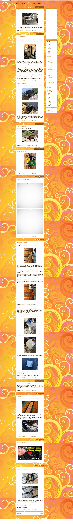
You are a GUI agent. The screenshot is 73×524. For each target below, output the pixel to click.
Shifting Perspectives (22, 10)
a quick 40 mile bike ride (21, 385)
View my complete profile (50, 111)
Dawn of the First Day (22, 468)
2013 (48, 97)
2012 (48, 98)
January (49, 91)
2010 (48, 101)
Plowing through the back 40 (23, 383)
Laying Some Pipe (21, 36)
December (50, 53)
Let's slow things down (22, 442)
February (50, 90)
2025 (48, 44)
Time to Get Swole (21, 151)
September (50, 57)
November (50, 55)
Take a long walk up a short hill (24, 179)
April (49, 87)
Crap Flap (19, 307)
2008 (48, 104)
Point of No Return (21, 126)
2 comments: (28, 304)
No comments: (28, 30)
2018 (48, 93)
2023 (48, 47)
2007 (48, 105)
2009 (48, 102)
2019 (48, 52)
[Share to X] (34, 30)
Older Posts (41, 513)
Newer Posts (19, 513)
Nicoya (49, 110)
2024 (48, 45)
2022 (48, 48)
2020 (48, 51)
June (49, 84)
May (49, 86)
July (49, 60)
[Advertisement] (50, 24)
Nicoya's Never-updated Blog (28, 4)
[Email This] (32, 30)
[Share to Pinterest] (35, 30)
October (49, 56)
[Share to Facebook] (35, 30)
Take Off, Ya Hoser (21, 83)
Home (30, 513)
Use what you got (21, 396)
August (49, 59)
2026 (48, 43)
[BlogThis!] (33, 30)
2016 (48, 94)
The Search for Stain (22, 242)
